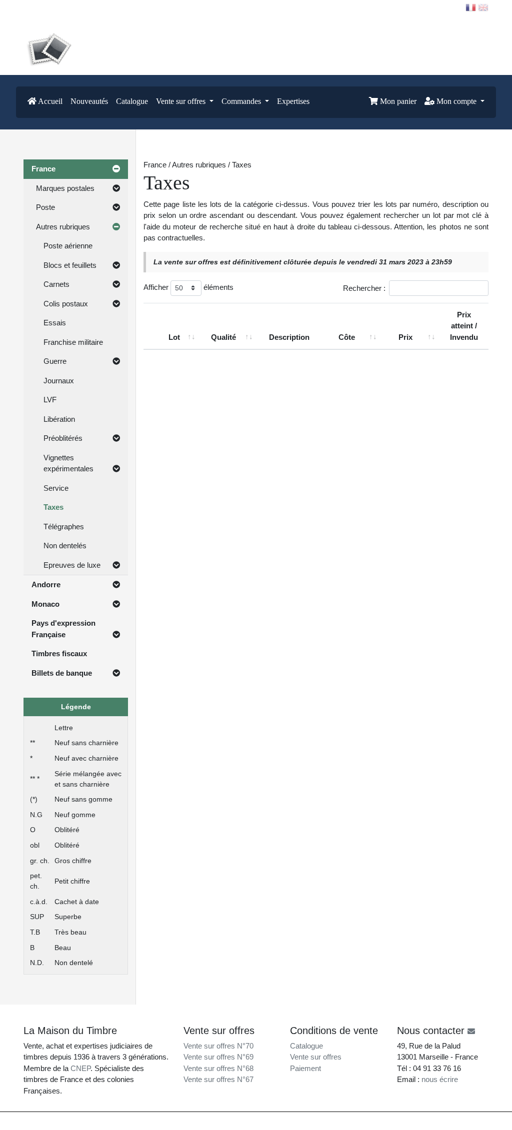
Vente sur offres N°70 (219, 1046)
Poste (45, 207)
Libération (59, 419)
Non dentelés (65, 545)
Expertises (293, 101)
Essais (55, 322)
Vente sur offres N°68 (219, 1068)
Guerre (55, 361)
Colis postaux (66, 303)
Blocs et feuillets (70, 265)
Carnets (57, 284)
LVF (50, 399)
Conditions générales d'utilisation (347, 1121)
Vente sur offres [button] (182, 101)
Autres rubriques (63, 226)
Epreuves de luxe (72, 565)
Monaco (46, 604)
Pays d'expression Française (64, 629)
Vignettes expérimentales (69, 463)
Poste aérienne (68, 245)
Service (56, 488)
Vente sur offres (316, 1057)
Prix (405, 337)
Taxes (54, 507)
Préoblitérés (63, 438)
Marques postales (65, 188)
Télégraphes (64, 526)
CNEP (80, 1068)
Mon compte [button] (456, 101)
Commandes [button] (242, 101)
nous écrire (440, 1079)
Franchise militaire (73, 342)
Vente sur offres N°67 (219, 1079)
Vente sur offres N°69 (219, 1057)
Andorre (46, 584)
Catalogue (132, 101)
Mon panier (397, 101)
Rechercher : (364, 287)
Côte (346, 337)
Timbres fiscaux (59, 653)
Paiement (305, 1068)
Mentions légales (277, 1121)
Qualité (223, 337)
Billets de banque (62, 673)
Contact (44, 7)
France (44, 168)
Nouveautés (89, 101)
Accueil (49, 101)
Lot (174, 337)
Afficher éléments (189, 287)
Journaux (59, 380)
